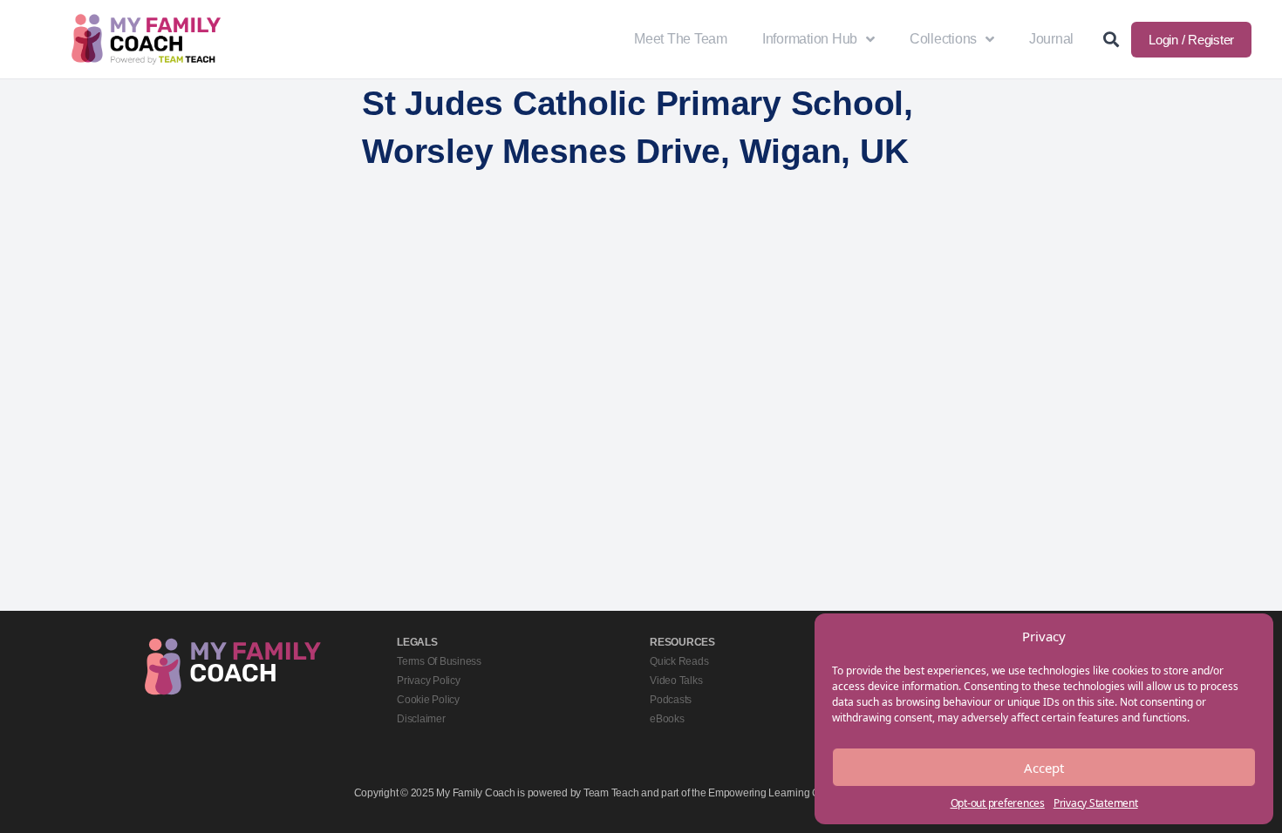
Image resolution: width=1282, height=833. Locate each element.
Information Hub (809, 38)
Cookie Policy (428, 700)
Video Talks (676, 680)
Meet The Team (680, 38)
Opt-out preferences (998, 803)
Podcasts (671, 700)
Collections (943, 38)
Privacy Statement (1096, 803)
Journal (1051, 38)
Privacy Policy (428, 680)
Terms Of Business (439, 661)
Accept (1044, 767)
